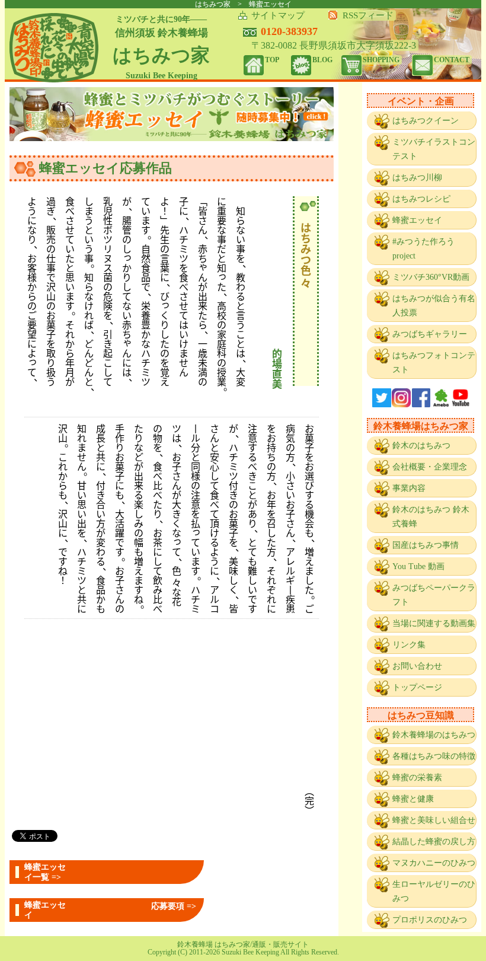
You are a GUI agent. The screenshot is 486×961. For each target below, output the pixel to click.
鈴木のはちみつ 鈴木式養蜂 (430, 516)
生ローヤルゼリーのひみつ (433, 891)
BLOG (322, 60)
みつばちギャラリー (429, 334)
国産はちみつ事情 (425, 545)
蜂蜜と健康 (413, 798)
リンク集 (409, 644)
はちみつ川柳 (417, 177)
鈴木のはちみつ (421, 445)
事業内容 (409, 488)
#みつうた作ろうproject (423, 248)
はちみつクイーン (425, 120)
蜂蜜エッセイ (417, 220)
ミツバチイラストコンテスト (433, 149)
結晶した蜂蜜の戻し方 (433, 841)
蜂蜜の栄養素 (417, 777)
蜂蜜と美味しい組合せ (433, 820)
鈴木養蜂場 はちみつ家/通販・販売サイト (243, 944)
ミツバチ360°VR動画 (430, 277)
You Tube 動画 (418, 566)
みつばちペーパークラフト (433, 594)
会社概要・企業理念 (429, 466)
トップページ (417, 687)
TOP (272, 60)
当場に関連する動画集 (433, 623)
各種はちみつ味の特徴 (433, 756)
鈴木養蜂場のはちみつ (433, 734)
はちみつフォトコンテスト (433, 362)
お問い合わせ (417, 666)
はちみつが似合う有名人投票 (433, 305)
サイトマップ (278, 15)
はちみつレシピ (421, 198)
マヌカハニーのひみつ (433, 862)
